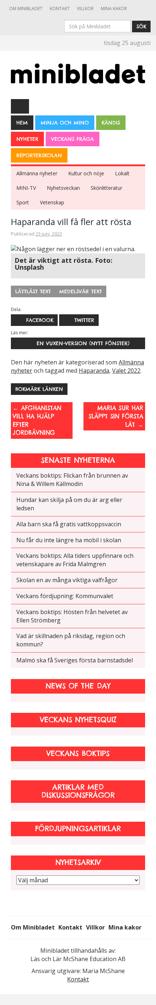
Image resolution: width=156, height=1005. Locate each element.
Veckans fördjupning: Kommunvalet (64, 596)
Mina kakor (114, 8)
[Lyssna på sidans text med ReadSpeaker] (20, 106)
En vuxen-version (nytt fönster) (81, 343)
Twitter (83, 320)
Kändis (111, 122)
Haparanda (94, 371)
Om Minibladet (25, 8)
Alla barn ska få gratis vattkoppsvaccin (68, 524)
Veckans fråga (72, 139)
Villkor (85, 8)
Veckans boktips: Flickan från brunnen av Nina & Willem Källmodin (72, 479)
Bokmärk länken (39, 389)
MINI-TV (26, 187)
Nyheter (27, 139)
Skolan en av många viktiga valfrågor (67, 580)
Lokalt (122, 173)
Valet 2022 (126, 371)
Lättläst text (33, 291)
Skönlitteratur (106, 187)
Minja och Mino (65, 122)
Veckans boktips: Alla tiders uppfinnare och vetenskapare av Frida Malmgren (75, 560)
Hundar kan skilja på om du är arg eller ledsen (69, 504)
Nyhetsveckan (63, 187)
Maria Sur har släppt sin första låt (116, 416)
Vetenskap (52, 202)
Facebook (38, 320)
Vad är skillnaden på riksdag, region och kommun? (70, 640)
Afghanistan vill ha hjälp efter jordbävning (37, 420)
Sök (141, 26)
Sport (22, 202)
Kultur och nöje (86, 173)
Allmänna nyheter (36, 173)
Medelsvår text (80, 291)
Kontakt (60, 8)
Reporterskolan (39, 155)
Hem (22, 122)
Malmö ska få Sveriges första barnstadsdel (74, 660)
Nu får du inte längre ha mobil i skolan (68, 540)
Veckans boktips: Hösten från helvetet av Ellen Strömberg (72, 616)
